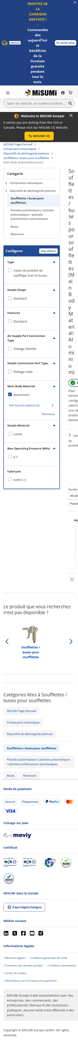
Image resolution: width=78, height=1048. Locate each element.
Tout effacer (48, 251)
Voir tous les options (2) (24, 405)
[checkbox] (31, 273)
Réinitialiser (48, 414)
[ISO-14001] (30, 862)
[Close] (71, 115)
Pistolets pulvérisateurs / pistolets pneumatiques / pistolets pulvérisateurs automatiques (32, 214)
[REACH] (8, 878)
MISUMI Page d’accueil (17, 144)
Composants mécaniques (19, 149)
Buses (14, 226)
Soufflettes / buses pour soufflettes (26, 158)
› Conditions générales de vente (48, 958)
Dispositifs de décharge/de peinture (26, 153)
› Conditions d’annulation (61, 965)
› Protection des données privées (23, 965)
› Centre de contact (14, 973)
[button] (65, 43)
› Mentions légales (14, 958)
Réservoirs (17, 234)
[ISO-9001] (10, 862)
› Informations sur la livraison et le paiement (30, 980)
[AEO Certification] (48, 862)
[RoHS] (66, 862)
